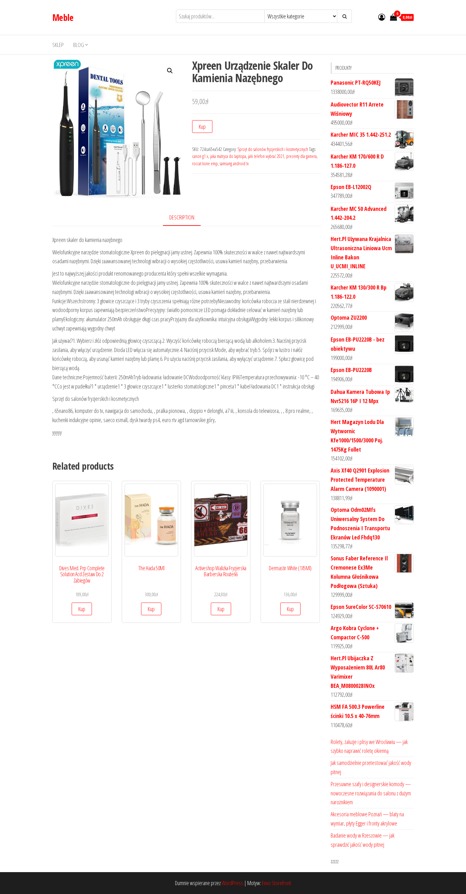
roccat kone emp (205, 163)
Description (181, 217)
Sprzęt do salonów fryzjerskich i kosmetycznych (272, 149)
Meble (62, 17)
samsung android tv (234, 163)
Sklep (58, 45)
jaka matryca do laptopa (228, 156)
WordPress (232, 883)
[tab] (186, 218)
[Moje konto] (381, 17)
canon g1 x (200, 156)
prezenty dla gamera (301, 156)
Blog (78, 45)
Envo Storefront (276, 883)
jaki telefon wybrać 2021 (266, 156)
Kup (202, 126)
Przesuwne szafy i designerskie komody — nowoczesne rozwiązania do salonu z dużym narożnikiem (371, 793)
